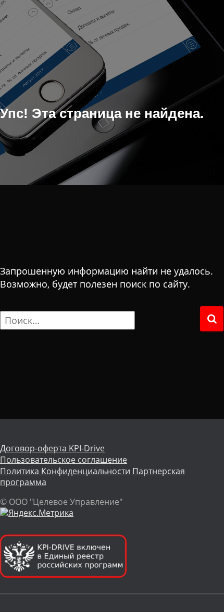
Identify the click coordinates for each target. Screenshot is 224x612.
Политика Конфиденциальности (65, 471)
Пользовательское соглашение (63, 459)
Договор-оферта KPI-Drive (52, 448)
